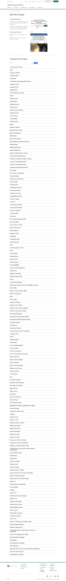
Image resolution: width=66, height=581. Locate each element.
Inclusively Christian (15, 302)
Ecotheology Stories (15, 239)
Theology (12, 490)
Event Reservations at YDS (16, 247)
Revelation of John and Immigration (19, 442)
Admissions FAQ (14, 87)
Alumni (12, 95)
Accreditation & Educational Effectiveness (20, 81)
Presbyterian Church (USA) (17, 411)
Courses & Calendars (15, 210)
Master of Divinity (14, 362)
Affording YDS (13, 90)
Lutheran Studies (14, 348)
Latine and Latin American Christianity (20, 331)
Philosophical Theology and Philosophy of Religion (22, 405)
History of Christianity (15, 293)
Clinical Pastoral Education (17, 179)
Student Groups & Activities (17, 470)
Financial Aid (13, 270)
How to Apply (56, 1)
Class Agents (13, 170)
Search (11, 62)
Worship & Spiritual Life (16, 527)
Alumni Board (13, 101)
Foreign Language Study (16, 276)
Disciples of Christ (14, 233)
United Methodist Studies (16, 507)
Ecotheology (33, 1)
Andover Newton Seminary (16, 110)
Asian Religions (14, 118)
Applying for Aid (14, 113)
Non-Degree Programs (15, 379)
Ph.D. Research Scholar (16, 402)
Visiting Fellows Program (16, 513)
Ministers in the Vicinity (16, 368)
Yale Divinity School (15, 5)
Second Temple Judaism (16, 452)
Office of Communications (18, 37)
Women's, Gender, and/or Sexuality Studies (20, 521)
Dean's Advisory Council (16, 224)
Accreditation (52, 565)
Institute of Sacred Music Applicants (19, 308)
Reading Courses (14, 417)
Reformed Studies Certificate (17, 422)
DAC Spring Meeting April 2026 (18, 219)
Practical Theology (14, 408)
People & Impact (32, 7)
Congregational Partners (16, 196)
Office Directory (14, 388)
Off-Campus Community (16, 385)
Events (40, 1)
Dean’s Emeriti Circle (15, 227)
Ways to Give (13, 518)
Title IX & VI (13, 493)
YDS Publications (14, 545)
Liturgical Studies (14, 339)
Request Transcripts (53, 570)
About (26, 1)
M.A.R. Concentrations (16, 351)
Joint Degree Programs (15, 328)
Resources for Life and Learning (18, 440)
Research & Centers (15, 437)
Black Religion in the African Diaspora (19, 141)
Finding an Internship (15, 273)
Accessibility (13, 78)
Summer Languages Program (17, 475)
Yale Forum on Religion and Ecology (19, 534)
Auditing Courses (14, 121)
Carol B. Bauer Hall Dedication (17, 156)
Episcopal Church (14, 242)
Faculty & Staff (14, 259)
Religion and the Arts (15, 428)
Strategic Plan (13, 458)
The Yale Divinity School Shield (18, 484)
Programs (9, 7)
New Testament (13, 374)
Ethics (11, 244)
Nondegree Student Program (17, 382)
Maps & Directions (14, 356)
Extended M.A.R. (14, 256)
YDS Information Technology (17, 543)
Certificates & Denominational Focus (19, 167)
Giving (43, 1)
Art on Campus (14, 115)
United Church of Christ (16, 504)
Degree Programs (14, 230)
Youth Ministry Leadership (16, 554)
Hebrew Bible (13, 288)
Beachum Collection (15, 127)
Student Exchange (14, 467)
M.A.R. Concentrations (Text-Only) (19, 354)
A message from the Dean (16, 67)
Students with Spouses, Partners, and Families (21, 472)
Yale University (9, 1)
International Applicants (16, 313)
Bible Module (13, 135)
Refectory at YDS (14, 419)
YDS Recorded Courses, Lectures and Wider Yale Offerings (25, 548)
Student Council (14, 464)
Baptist (11, 124)
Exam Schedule (13, 253)
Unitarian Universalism (16, 501)
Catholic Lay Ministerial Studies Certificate (21, 158)
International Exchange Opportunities (19, 316)
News (37, 1)
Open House (13, 394)
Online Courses (13, 391)
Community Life (40, 7)
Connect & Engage (14, 199)
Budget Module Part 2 (15, 147)
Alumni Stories (13, 107)
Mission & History (14, 371)
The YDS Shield (14, 487)
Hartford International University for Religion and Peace (24, 285)
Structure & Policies (15, 461)
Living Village (13, 342)
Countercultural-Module (16, 207)
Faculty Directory (14, 262)
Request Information (15, 431)
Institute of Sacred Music (16, 305)
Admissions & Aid (24, 7)
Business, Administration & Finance (19, 153)
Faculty (29, 1)
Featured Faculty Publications (17, 267)
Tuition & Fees (13, 498)
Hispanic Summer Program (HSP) (18, 290)
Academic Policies (14, 75)
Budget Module (13, 144)
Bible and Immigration (15, 133)
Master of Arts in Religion (16, 359)
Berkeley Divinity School (16, 130)
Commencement (14, 181)
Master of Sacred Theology (16, 365)
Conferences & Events (15, 193)
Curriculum (13, 216)
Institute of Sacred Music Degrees (18, 310)
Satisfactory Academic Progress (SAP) (19, 445)
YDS (13, 540)
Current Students (14, 213)
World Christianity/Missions (17, 524)
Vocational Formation (15, 515)
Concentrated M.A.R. (15, 190)
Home (11, 296)
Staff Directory (13, 455)
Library (12, 336)
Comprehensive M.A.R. (16, 187)
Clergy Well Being (14, 176)
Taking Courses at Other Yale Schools (19, 478)
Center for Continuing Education (18, 161)
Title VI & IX (52, 567)
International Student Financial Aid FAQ (20, 319)
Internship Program (15, 322)
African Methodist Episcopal (17, 92)
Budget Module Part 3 (15, 150)
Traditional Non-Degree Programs (18, 495)
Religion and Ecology (15, 425)
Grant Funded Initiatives (16, 282)
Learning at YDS (16, 7)
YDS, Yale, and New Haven (16, 551)
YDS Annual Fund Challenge (17, 537)
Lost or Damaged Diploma (16, 345)
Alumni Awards (14, 98)
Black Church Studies (15, 138)
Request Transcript (14, 434)
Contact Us (12, 201)
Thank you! (13, 481)
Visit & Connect (14, 510)
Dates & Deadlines (14, 222)
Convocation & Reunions (16, 204)
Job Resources (13, 325)
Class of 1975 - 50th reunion (17, 173)
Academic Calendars (15, 72)
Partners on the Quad (15, 397)
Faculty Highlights (14, 265)
